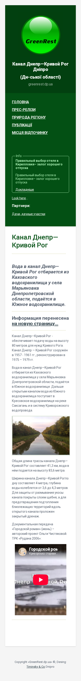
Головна (20, 102)
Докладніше (25, 189)
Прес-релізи (24, 110)
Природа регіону (29, 117)
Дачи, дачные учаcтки (28, 214)
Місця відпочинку (30, 133)
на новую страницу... (35, 323)
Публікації (22, 125)
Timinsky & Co (36, 666)
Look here (19, 198)
